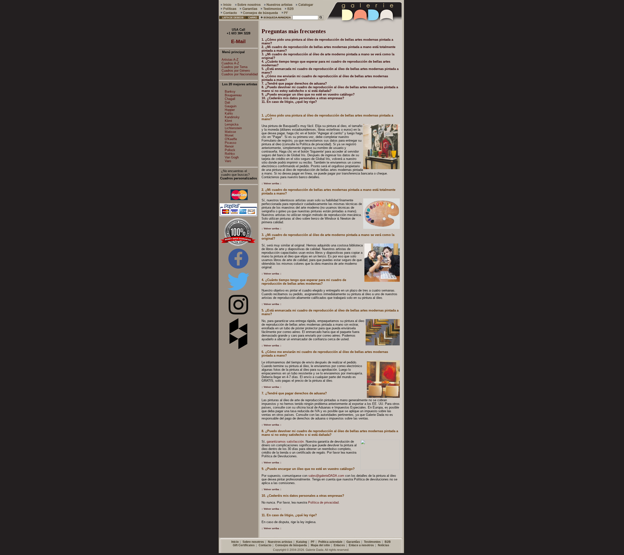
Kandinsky (232, 117)
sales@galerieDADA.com (326, 475)
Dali (227, 102)
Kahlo (229, 113)
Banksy (230, 91)
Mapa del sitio (320, 545)
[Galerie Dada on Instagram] (238, 313)
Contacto (265, 545)
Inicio (235, 542)
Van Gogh (232, 157)
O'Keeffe (231, 139)
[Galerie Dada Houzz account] (238, 348)
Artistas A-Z (230, 59)
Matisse (230, 132)
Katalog (301, 542)
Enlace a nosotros (361, 545)
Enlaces (339, 545)
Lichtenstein (233, 128)
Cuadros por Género (236, 70)
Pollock (230, 150)
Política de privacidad (323, 502)
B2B (388, 542)
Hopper (230, 110)
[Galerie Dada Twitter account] (238, 291)
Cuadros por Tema (234, 67)
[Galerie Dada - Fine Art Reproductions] (364, 20)
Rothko (230, 154)
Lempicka (231, 124)
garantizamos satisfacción (285, 441)
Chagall (230, 99)
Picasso (230, 143)
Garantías (353, 542)
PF (312, 542)
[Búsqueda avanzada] (275, 20)
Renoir (229, 146)
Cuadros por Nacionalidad (240, 74)
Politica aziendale (330, 542)
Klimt (228, 121)
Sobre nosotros (253, 542)
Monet (229, 135)
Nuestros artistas (280, 542)
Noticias (383, 545)
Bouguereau (233, 95)
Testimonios (372, 542)
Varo (228, 161)
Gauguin (230, 106)
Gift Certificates (244, 545)
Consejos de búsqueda (291, 545)
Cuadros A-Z (230, 63)
